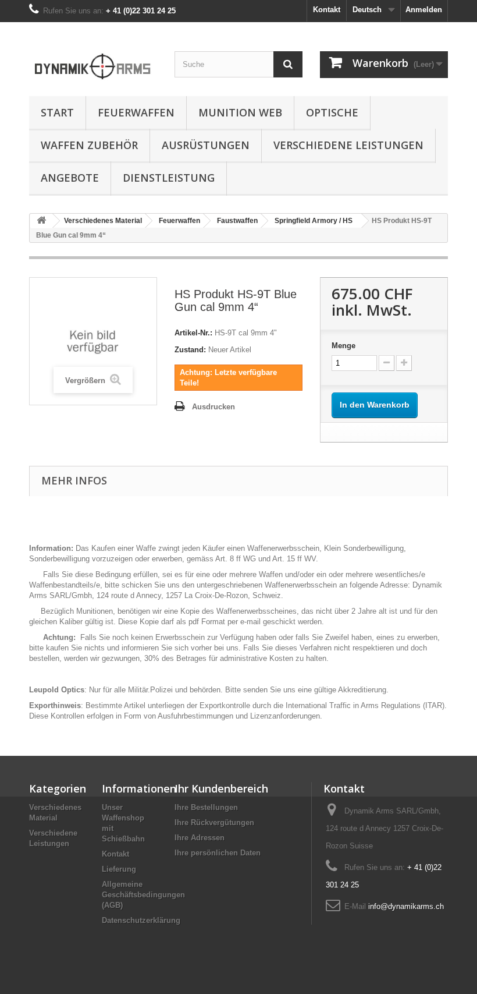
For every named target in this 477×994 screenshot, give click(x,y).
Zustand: (190, 349)
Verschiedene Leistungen (348, 145)
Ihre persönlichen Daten (218, 852)
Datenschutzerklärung (141, 920)
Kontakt (326, 9)
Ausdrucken (213, 406)
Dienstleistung (169, 178)
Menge (343, 345)
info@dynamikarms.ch (406, 906)
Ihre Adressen (200, 837)
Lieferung (119, 869)
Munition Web (240, 112)
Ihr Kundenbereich (221, 788)
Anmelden (423, 9)
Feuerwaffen (136, 112)
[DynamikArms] (93, 63)
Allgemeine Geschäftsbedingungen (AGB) (143, 895)
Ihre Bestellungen (206, 807)
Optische (332, 112)
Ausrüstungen (206, 145)
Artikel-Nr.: (193, 332)
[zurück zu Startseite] (41, 221)
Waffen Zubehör (89, 145)
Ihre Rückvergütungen (214, 822)
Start (57, 112)
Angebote (70, 178)
